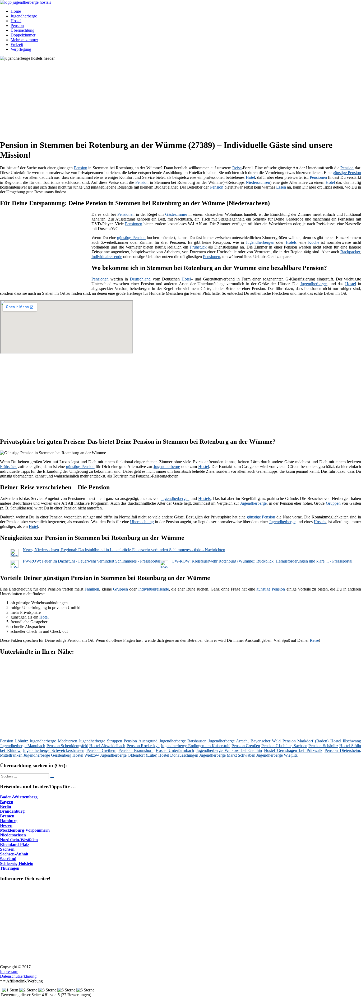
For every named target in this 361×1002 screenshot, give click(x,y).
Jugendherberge (24, 16)
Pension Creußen (246, 745)
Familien (92, 589)
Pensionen (318, 177)
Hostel (16, 20)
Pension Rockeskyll (143, 745)
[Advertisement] (162, 98)
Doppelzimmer (23, 35)
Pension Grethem (101, 750)
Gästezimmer (176, 214)
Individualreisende (106, 256)
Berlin (5, 806)
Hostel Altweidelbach (107, 745)
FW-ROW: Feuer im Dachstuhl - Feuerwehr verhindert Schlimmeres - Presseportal (91, 561)
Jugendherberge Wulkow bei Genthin (229, 750)
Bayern (6, 801)
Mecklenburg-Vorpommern (25, 830)
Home (16, 11)
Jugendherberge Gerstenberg (47, 755)
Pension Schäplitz (323, 745)
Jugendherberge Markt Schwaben (227, 755)
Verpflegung (21, 49)
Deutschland (140, 279)
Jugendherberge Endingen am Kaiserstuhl (195, 745)
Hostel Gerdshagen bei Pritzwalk (293, 750)
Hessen (6, 825)
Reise (237, 168)
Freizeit (17, 44)
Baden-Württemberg (19, 797)
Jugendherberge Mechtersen (53, 741)
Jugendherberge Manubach (22, 745)
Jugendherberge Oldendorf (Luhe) (128, 755)
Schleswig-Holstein (16, 863)
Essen (281, 187)
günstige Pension (347, 172)
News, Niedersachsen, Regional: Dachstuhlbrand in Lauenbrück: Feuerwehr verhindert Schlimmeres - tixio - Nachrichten (124, 549)
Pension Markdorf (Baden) (305, 741)
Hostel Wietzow (85, 755)
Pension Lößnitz (14, 741)
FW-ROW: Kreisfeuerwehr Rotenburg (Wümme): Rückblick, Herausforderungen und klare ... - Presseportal (262, 561)
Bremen (7, 816)
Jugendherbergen (260, 242)
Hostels (204, 498)
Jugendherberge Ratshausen (183, 741)
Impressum (9, 971)
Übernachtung (22, 30)
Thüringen (9, 868)
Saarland (8, 858)
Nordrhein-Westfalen (19, 839)
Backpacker (350, 252)
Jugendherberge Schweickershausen (53, 750)
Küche (313, 242)
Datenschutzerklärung (18, 976)
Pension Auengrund (141, 741)
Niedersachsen (258, 182)
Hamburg (8, 820)
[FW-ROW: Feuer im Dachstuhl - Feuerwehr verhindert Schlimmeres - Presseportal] (14, 566)
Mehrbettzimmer (24, 40)
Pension (17, 25)
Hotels (291, 242)
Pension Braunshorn (135, 750)
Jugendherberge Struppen (100, 741)
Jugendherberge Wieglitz (277, 755)
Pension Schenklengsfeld (67, 745)
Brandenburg (12, 811)
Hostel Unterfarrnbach (175, 750)
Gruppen (333, 503)
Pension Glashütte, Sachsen (284, 745)
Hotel (250, 177)
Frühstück (198, 247)
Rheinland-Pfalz (14, 844)
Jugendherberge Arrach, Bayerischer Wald (244, 741)
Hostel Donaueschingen (178, 755)
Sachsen (7, 849)
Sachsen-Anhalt (14, 854)
